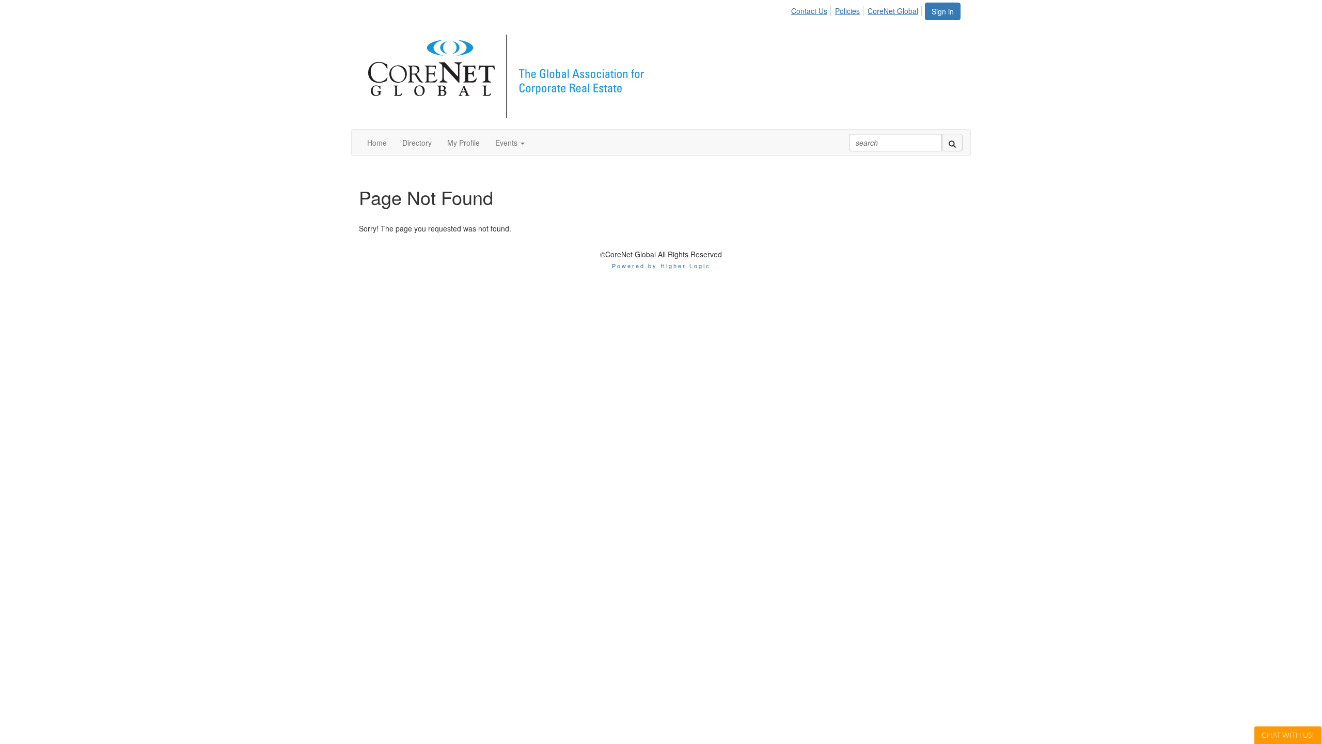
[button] (509, 143)
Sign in (943, 11)
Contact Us (809, 11)
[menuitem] (812, 9)
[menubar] (857, 9)
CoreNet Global (893, 11)
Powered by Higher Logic (661, 265)
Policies (847, 11)
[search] (952, 142)
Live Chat (1288, 735)
